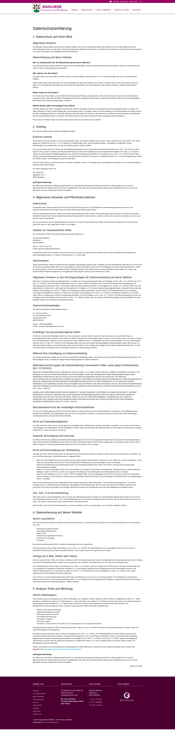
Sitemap (116, 1)
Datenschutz (133, 1)
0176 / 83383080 (96, 702)
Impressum (124, 1)
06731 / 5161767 (96, 699)
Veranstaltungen (38, 699)
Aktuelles (36, 691)
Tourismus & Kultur (121, 10)
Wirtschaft (136, 10)
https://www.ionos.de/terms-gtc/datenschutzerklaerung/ (63, 649)
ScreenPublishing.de (51, 722)
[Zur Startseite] (50, 8)
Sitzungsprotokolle (39, 694)
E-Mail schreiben (96, 705)
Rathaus (74, 10)
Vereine (35, 702)
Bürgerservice (86, 10)
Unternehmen (37, 705)
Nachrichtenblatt (38, 696)
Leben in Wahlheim (103, 10)
